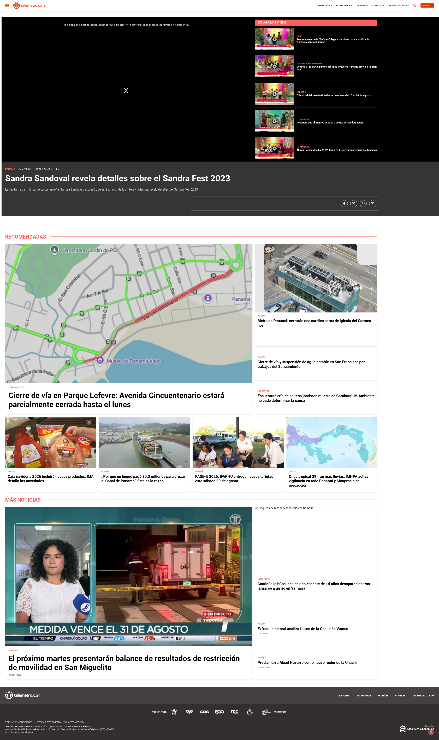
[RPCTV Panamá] (174, 714)
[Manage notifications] (431, 732)
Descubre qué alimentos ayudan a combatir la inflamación (329, 122)
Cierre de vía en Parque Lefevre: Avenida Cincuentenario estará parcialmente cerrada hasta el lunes (116, 400)
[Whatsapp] (363, 203)
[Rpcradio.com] (234, 714)
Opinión (360, 5)
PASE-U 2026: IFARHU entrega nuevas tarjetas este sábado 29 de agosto (234, 478)
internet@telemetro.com (22, 732)
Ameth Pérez (15, 675)
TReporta (324, 5)
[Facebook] (344, 203)
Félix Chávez (263, 634)
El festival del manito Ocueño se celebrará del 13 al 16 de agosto (333, 95)
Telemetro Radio (398, 5)
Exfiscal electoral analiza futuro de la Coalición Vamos (303, 629)
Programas (342, 5)
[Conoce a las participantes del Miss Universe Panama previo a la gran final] (274, 76)
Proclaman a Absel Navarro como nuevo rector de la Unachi (307, 662)
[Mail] (372, 203)
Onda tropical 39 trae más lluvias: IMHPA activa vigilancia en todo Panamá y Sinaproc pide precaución (328, 481)
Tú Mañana (303, 147)
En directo (427, 5)
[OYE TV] (189, 714)
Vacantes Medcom (73, 722)
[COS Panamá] (204, 714)
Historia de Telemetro (48, 722)
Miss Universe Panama (309, 63)
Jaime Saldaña (264, 667)
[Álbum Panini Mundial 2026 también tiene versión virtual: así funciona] (274, 158)
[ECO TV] (219, 714)
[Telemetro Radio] (264, 714)
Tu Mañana (303, 119)
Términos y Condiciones (18, 722)
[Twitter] (353, 203)
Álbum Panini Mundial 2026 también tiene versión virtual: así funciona (336, 150)
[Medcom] (279, 714)
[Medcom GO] (159, 714)
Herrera (301, 92)
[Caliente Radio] (249, 714)
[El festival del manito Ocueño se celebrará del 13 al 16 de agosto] (274, 103)
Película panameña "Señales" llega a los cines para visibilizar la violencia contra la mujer (332, 41)
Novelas (376, 5)
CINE (298, 36)
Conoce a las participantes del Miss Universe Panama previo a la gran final (336, 68)
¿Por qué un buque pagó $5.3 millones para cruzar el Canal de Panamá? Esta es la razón (143, 478)
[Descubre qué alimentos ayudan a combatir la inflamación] (274, 131)
